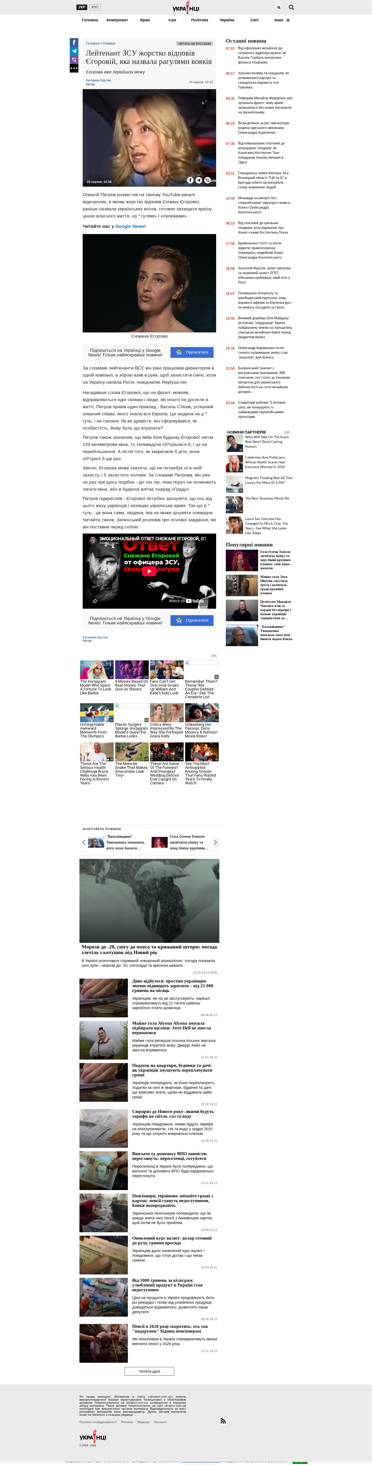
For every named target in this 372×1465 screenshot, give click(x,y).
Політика (199, 20)
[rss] (279, 7)
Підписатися (197, 352)
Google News (129, 226)
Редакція (143, 1422)
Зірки (145, 20)
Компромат (117, 20)
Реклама (127, 1422)
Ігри (172, 20)
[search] (291, 7)
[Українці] (186, 7)
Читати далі (149, 1371)
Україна (227, 20)
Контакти (160, 1422)
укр (82, 7)
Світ (255, 20)
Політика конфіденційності (98, 1422)
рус (95, 7)
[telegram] (74, 51)
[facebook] (74, 42)
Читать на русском (194, 43)
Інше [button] (279, 20)
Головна (90, 20)
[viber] (74, 59)
